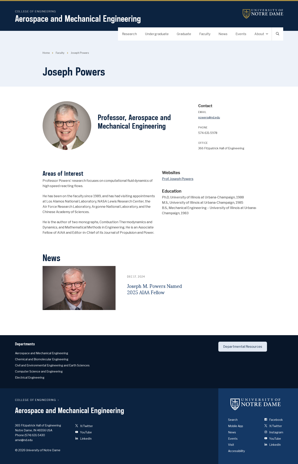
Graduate (184, 34)
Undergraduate (157, 34)
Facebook (276, 419)
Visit (231, 444)
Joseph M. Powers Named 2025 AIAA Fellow (154, 289)
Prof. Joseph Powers (177, 179)
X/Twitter (86, 426)
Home (46, 52)
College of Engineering (35, 11)
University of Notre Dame (263, 14)
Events (241, 34)
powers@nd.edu (209, 117)
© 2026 (20, 450)
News (223, 34)
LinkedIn (85, 438)
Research (129, 34)
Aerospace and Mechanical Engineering (78, 18)
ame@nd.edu (24, 440)
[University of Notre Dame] (255, 404)
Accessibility (236, 451)
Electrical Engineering (29, 377)
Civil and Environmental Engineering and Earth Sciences (52, 365)
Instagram (276, 432)
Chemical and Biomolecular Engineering (41, 359)
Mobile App (235, 426)
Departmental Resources (242, 347)
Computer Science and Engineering (39, 371)
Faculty (204, 34)
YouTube (85, 432)
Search (233, 419)
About (259, 34)
